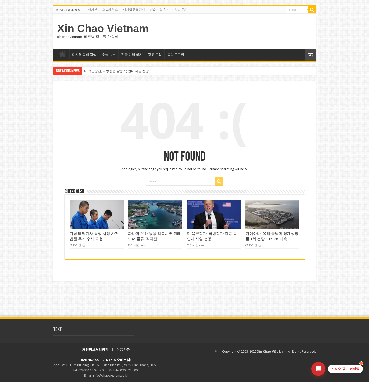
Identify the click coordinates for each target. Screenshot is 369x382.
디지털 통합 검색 (84, 55)
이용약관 (123, 349)
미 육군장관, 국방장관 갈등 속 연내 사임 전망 (116, 71)
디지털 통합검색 (134, 9)
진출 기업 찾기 (159, 9)
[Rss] (216, 351)
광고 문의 (180, 9)
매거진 (92, 9)
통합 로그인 (175, 55)
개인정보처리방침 (95, 349)
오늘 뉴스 (109, 55)
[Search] (312, 9)
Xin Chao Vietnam (103, 28)
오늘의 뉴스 (110, 9)
